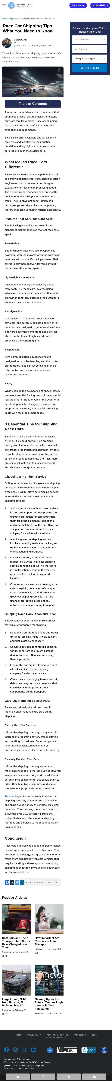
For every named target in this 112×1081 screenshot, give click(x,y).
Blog (11, 19)
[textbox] (90, 59)
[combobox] (89, 39)
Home (4, 19)
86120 (33, 1069)
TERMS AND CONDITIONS (57, 1035)
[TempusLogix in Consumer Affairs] (50, 1050)
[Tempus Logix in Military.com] (67, 1050)
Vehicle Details (90, 68)
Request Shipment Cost (56, 1038)
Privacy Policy (33, 1035)
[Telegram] (17, 882)
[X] (12, 882)
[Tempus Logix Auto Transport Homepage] (20, 5)
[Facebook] (7, 882)
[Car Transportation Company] (6, 1050)
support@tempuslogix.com (32, 1066)
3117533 (17, 1069)
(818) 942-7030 (100, 5)
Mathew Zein (20, 40)
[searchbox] (88, 39)
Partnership (80, 1035)
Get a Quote (78, 5)
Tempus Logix (13, 796)
